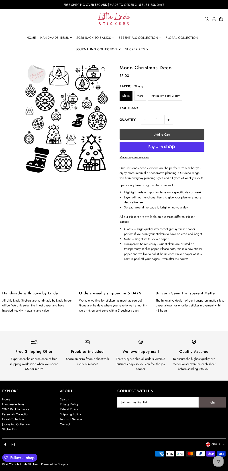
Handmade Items (13, 404)
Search (64, 399)
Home (6, 399)
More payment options (134, 157)
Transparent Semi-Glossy (165, 96)
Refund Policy (69, 409)
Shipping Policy (70, 414)
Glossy (126, 96)
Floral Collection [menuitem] (182, 37)
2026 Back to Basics (15, 409)
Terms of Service (71, 419)
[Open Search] (207, 19)
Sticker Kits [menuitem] (135, 49)
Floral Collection (13, 419)
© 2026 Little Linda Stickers (20, 464)
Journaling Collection (16, 424)
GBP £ (216, 444)
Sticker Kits (9, 429)
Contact (65, 424)
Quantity (128, 119)
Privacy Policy (69, 404)
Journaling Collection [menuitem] (96, 49)
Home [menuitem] (31, 37)
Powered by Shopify (54, 464)
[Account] (214, 19)
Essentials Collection (15, 414)
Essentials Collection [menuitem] (138, 37)
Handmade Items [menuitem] (54, 37)
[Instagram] (13, 445)
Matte (140, 96)
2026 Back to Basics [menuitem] (93, 37)
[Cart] (221, 19)
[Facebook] (5, 445)
